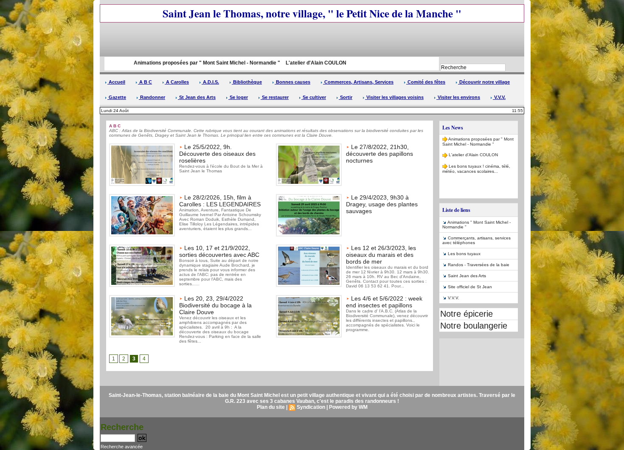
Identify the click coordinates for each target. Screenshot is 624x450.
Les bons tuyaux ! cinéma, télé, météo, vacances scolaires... (476, 163)
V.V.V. (499, 97)
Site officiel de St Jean (470, 286)
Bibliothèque (247, 81)
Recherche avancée (122, 446)
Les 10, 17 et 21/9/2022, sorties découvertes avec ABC (219, 251)
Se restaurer (275, 97)
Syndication (311, 407)
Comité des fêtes (425, 81)
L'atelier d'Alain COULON (292, 63)
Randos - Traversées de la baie (478, 264)
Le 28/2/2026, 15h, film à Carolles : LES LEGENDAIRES (220, 201)
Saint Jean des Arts (467, 275)
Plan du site (271, 407)
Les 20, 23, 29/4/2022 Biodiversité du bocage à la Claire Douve (215, 305)
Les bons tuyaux (464, 253)
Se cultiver (313, 97)
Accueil (116, 81)
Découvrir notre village (484, 81)
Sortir (345, 97)
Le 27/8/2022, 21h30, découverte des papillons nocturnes (379, 153)
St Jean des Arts (197, 97)
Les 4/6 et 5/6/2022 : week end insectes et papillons (384, 302)
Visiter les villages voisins (394, 97)
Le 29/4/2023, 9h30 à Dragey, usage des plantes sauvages (382, 204)
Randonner (152, 97)
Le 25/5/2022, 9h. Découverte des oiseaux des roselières (217, 153)
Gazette (116, 97)
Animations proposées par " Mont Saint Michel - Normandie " (182, 63)
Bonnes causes (292, 81)
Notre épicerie (466, 313)
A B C (145, 81)
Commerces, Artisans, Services (358, 81)
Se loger (238, 97)
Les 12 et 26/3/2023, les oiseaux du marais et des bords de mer (381, 255)
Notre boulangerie (473, 325)
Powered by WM (348, 407)
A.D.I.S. (210, 81)
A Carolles (177, 81)
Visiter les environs (458, 97)
